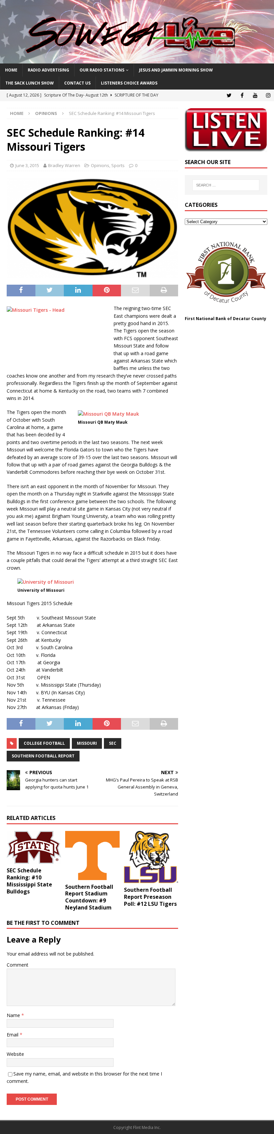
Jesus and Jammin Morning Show (176, 70)
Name (14, 1015)
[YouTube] (255, 95)
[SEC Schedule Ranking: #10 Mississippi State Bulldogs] (34, 847)
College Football (44, 743)
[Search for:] (226, 185)
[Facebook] (242, 95)
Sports (118, 165)
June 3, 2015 (27, 165)
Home (11, 70)
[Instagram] (268, 95)
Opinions (100, 165)
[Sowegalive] (137, 59)
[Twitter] (229, 95)
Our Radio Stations (102, 70)
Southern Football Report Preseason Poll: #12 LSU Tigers (150, 896)
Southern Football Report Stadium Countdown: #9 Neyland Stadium (89, 897)
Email (13, 1034)
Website (15, 1054)
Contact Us (77, 83)
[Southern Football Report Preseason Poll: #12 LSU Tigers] (151, 857)
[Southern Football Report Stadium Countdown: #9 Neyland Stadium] (92, 855)
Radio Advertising (48, 70)
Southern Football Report (43, 756)
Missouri (87, 743)
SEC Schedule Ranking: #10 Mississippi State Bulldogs (29, 881)
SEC (112, 743)
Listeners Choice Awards (129, 83)
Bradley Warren (64, 165)
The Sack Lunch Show (29, 83)
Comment (17, 965)
